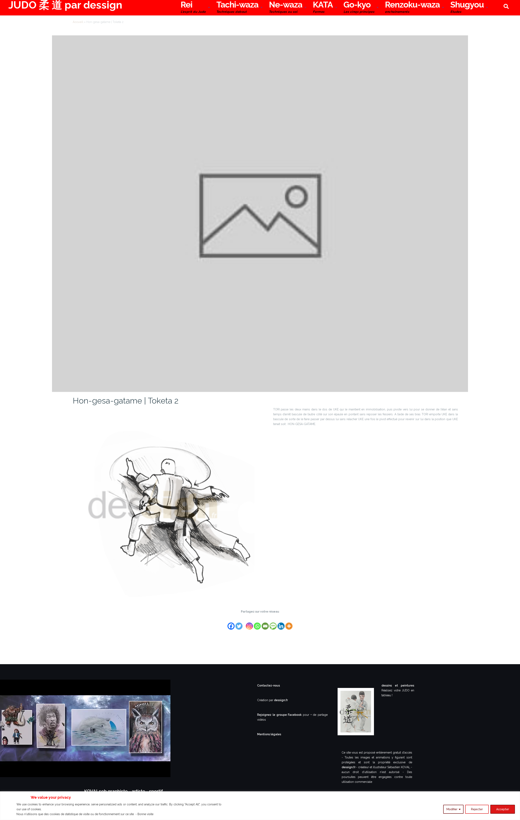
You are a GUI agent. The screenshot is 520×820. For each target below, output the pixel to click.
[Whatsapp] (257, 624)
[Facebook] (231, 624)
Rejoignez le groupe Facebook (280, 714)
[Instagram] (249, 624)
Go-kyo (359, 7)
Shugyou (467, 7)
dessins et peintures (397, 685)
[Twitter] (239, 624)
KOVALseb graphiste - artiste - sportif (123, 791)
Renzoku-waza (412, 7)
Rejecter (477, 809)
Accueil (78, 22)
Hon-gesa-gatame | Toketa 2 (126, 400)
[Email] (265, 624)
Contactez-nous (268, 685)
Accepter (502, 809)
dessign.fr (281, 700)
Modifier (451, 809)
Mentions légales (269, 734)
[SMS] (273, 624)
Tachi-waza (237, 7)
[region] (260, 805)
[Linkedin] (281, 624)
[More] (288, 624)
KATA (323, 7)
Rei (193, 7)
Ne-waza (285, 7)
